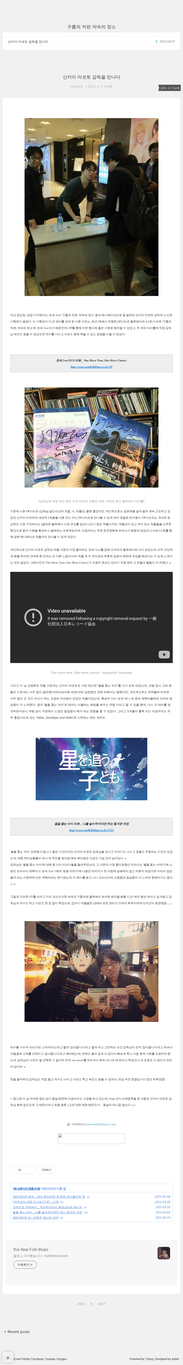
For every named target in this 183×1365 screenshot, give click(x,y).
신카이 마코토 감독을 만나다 (28, 41)
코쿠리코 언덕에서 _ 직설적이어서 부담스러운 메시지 (47, 1207)
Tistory (149, 1359)
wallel (175, 1359)
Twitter (25, 1359)
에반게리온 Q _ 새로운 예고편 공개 (35, 1217)
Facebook (37, 1359)
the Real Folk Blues (30, 1249)
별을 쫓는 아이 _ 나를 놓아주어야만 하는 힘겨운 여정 (47, 1212)
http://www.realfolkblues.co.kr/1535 (91, 830)
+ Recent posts (17, 1331)
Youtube (50, 1359)
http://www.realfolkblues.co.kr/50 (91, 367)
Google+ (62, 1359)
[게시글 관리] (31, 1170)
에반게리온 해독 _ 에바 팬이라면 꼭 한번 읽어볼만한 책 (49, 1196)
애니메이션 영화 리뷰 (26, 1188)
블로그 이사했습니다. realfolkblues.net (40, 1256)
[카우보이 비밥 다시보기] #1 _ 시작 (36, 1202)
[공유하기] (25, 1170)
